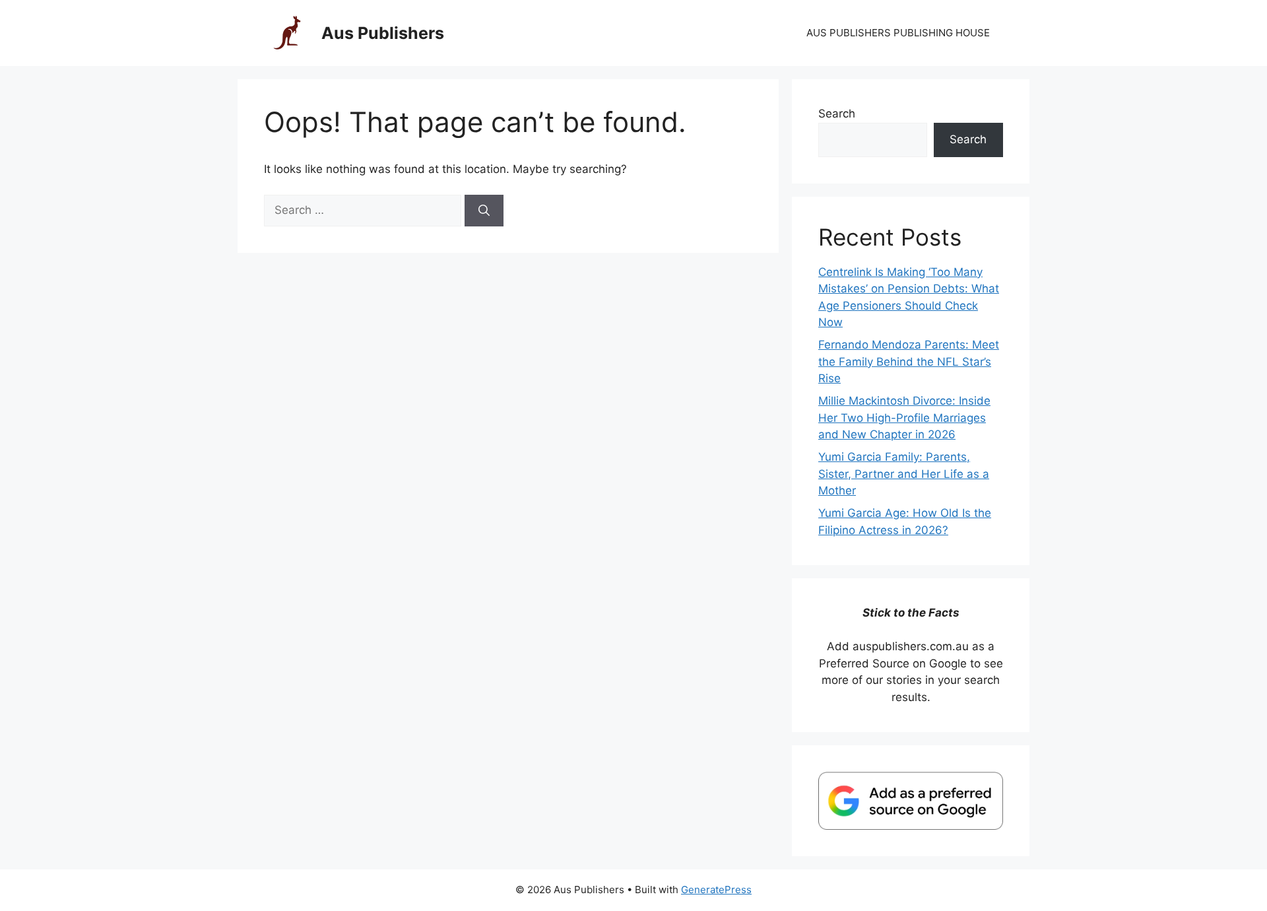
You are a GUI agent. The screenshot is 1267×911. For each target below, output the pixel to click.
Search (836, 113)
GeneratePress (716, 889)
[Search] (484, 210)
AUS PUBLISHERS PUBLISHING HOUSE (898, 32)
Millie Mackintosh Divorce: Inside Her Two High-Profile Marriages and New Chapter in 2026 (904, 417)
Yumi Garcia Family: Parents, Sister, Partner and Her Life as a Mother (903, 473)
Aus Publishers (382, 33)
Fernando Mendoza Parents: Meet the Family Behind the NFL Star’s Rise (908, 361)
